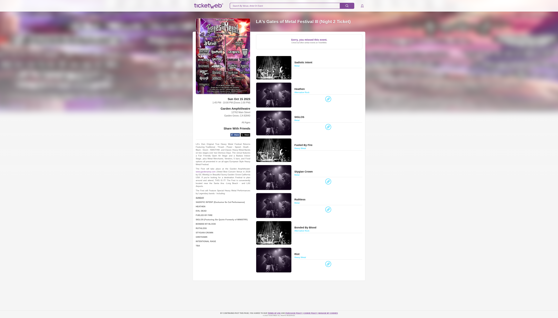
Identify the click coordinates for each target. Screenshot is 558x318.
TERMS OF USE (274, 313)
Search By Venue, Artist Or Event (248, 6)
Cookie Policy (311, 313)
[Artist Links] (328, 99)
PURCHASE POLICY (294, 313)
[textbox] (292, 6)
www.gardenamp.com (206, 171)
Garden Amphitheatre (235, 108)
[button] (361, 6)
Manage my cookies (328, 313)
